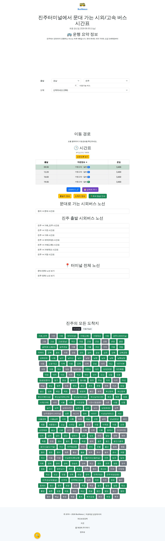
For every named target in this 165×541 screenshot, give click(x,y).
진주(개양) (97, 474)
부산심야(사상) (80, 397)
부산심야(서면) (96, 397)
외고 (76, 441)
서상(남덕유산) (107, 413)
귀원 (66, 352)
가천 (53, 336)
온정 (52, 441)
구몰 (89, 347)
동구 (56, 380)
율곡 (106, 452)
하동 (66, 491)
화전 (100, 496)
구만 (81, 347)
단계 (79, 363)
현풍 (73, 496)
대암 (67, 369)
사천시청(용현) (95, 402)
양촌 (83, 435)
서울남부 (54, 419)
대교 (111, 363)
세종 (43, 424)
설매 (104, 419)
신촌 (93, 430)
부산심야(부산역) (62, 397)
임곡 (114, 458)
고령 (44, 341)
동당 (64, 380)
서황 (72, 419)
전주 (107, 463)
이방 (59, 458)
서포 (64, 419)
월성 (74, 452)
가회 (61, 336)
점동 (115, 463)
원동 (123, 446)
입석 (122, 458)
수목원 (105, 424)
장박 (66, 463)
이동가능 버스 (85, 85)
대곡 (103, 363)
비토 (125, 397)
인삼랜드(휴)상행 (72, 458)
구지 (105, 347)
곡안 (73, 341)
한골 (90, 491)
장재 (83, 463)
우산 (61, 446)
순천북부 (43, 430)
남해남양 (121, 358)
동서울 (83, 380)
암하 (50, 435)
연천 (99, 435)
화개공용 (90, 496)
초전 (75, 485)
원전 (51, 452)
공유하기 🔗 (73, 189)
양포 (91, 435)
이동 (51, 458)
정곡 (123, 463)
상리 (87, 408)
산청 (123, 402)
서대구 (94, 413)
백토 (66, 391)
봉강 (91, 391)
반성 (122, 385)
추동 (83, 485)
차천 (105, 480)
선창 (96, 419)
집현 (89, 480)
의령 (122, 452)
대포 (63, 374)
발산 (42, 391)
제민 (70, 469)
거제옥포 (97, 336)
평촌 (51, 491)
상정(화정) (105, 408)
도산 (102, 374)
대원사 (88, 369)
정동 (43, 469)
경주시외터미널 (120, 336)
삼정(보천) (67, 408)
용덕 (91, 441)
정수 (51, 469)
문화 (106, 385)
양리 (58, 435)
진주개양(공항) (113, 474)
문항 (98, 385)
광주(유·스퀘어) (48, 347)
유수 (98, 452)
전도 (99, 463)
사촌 (107, 402)
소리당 (71, 424)
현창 (65, 496)
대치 (55, 374)
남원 (95, 358)
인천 (106, 458)
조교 (78, 469)
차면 (97, 480)
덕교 (78, 374)
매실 (43, 385)
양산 (66, 435)
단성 (95, 363)
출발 (42, 80)
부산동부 (121, 391)
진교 (55, 474)
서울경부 (42, 419)
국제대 (41, 352)
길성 (97, 352)
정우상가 (61, 469)
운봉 (99, 446)
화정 (108, 496)
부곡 (99, 391)
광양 (121, 341)
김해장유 (44, 358)
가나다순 (76, 329)
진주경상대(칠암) (49, 480)
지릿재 (121, 469)
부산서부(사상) (44, 397)
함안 (98, 491)
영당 (107, 435)
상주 (116, 408)
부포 (109, 397)
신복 (85, 430)
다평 (71, 363)
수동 (96, 424)
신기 (69, 430)
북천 (117, 397)
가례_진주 (43, 336)
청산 (52, 485)
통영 (43, 491)
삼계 (56, 408)
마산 (124, 380)
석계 (80, 419)
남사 (79, 358)
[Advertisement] (58, 59)
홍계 (80, 496)
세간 (125, 419)
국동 (121, 347)
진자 (87, 474)
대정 (47, 374)
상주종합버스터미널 (52, 413)
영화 (115, 435)
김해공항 (123, 352)
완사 (60, 441)
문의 (90, 385)
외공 (84, 441)
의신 (43, 458)
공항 (105, 341)
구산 (97, 347)
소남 (63, 424)
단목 (87, 363)
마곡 (108, 380)
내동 (42, 363)
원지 (59, 452)
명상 (51, 385)
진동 (63, 474)
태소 (123, 485)
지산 (48, 474)
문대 (74, 385)
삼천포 (78, 408)
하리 (74, 491)
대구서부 (121, 363)
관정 (113, 341)
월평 (82, 452)
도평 (118, 374)
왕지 (68, 441)
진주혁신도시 (77, 480)
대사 (59, 369)
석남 (88, 419)
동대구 (73, 380)
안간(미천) (121, 430)
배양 (58, 391)
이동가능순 (87, 329)
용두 (99, 441)
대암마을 (77, 369)
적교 (91, 463)
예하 (123, 435)
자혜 (42, 463)
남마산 (70, 358)
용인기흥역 (118, 441)
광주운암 (63, 347)
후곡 (116, 496)
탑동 (115, 485)
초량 (67, 485)
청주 (59, 485)
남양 (87, 358)
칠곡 (99, 485)
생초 (85, 413)
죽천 (86, 469)
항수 (49, 496)
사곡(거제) (44, 402)
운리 (91, 446)
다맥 (63, 363)
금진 (81, 352)
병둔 (74, 391)
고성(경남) (62, 341)
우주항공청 (72, 446)
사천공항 (80, 402)
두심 (100, 380)
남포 (103, 358)
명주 (59, 385)
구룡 (73, 347)
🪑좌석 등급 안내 (97, 196)
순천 (122, 424)
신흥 (101, 430)
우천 (83, 446)
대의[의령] (107, 369)
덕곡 (70, 374)
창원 (113, 480)
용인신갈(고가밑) (47, 446)
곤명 (89, 341)
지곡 (112, 469)
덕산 (86, 374)
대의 (97, 369)
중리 (94, 469)
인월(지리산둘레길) (92, 458)
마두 (116, 380)
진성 (79, 474)
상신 (95, 408)
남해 (111, 358)
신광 (61, 430)
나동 (54, 358)
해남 (57, 496)
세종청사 (53, 424)
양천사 (74, 435)
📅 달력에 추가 (90, 189)
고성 (52, 341)
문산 (82, 385)
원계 (115, 446)
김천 (105, 352)
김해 (113, 352)
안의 (42, 435)
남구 (62, 358)
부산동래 (109, 391)
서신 (120, 413)
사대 (55, 402)
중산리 (103, 469)
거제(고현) (84, 336)
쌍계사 (110, 430)
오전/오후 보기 (82, 157)
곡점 (81, 341)
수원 (114, 424)
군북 (50, 352)
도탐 (110, 374)
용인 (107, 441)
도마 (94, 374)
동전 (92, 380)
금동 (73, 352)
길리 (89, 352)
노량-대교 (53, 363)
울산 (107, 446)
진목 (71, 474)
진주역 (64, 480)
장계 (50, 463)
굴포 (58, 352)
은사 (114, 452)
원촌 (66, 452)
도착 (42, 90)
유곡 (90, 452)
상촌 (67, 413)
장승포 (74, 463)
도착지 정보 (80, 196)
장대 (58, 463)
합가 (114, 491)
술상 (53, 430)
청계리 (43, 485)
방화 (50, 391)
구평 (113, 347)
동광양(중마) (44, 380)
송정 (88, 424)
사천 (71, 402)
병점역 (83, 391)
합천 (122, 491)
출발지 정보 (65, 196)
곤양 (97, 341)
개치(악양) (71, 336)
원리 (43, 452)
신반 (77, 430)
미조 (114, 385)
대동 (43, 369)
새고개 (76, 413)
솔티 (80, 424)
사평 (115, 402)
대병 (51, 369)
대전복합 (120, 369)
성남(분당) (114, 419)
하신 (82, 491)
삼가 (48, 408)
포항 (59, 491)
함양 (106, 491)
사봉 (63, 402)
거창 (107, 336)
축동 (91, 485)
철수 (121, 480)
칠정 (107, 485)
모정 (66, 385)
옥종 (44, 441)
